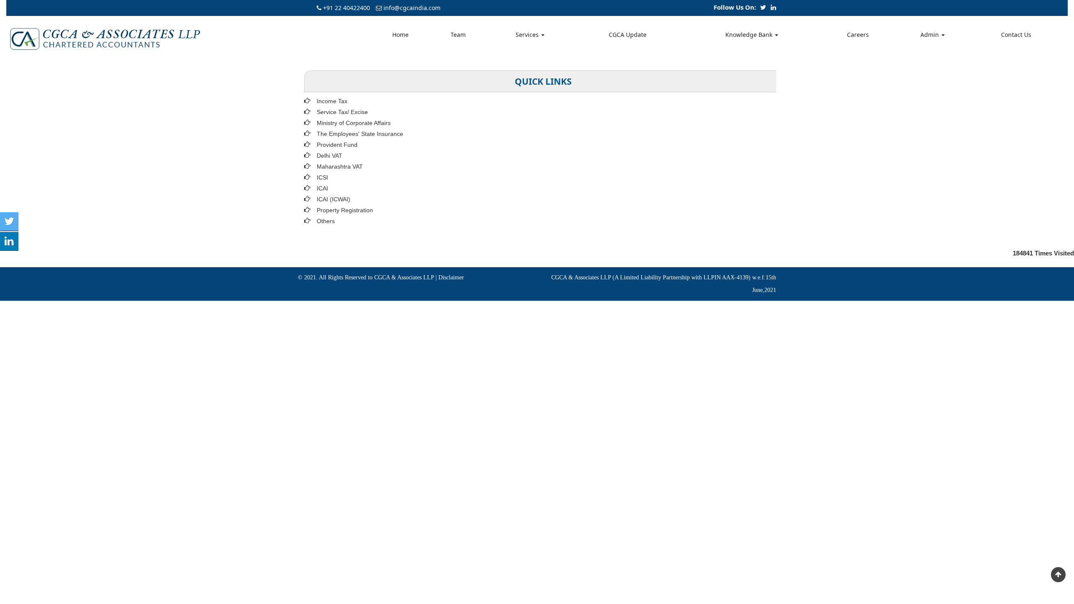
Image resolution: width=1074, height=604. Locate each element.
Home (400, 35)
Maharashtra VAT (340, 166)
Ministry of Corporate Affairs (354, 123)
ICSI (322, 177)
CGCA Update (627, 35)
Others (326, 221)
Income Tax (332, 101)
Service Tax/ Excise (342, 112)
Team (458, 35)
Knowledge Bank (749, 35)
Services (528, 35)
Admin (930, 35)
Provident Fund (337, 144)
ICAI (322, 188)
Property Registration (345, 210)
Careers (858, 35)
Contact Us (1016, 35)
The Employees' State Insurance (360, 133)
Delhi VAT (329, 155)
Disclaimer (451, 277)
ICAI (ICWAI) (333, 199)
